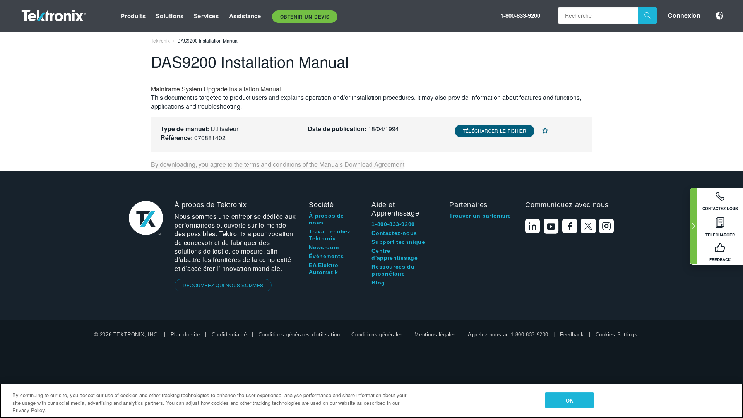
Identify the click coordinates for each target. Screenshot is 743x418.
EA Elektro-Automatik (325, 268)
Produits (133, 16)
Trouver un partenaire (480, 215)
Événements (326, 256)
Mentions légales (435, 334)
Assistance (245, 16)
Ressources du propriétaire (393, 270)
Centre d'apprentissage (395, 254)
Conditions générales (377, 334)
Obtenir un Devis (305, 16)
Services (206, 16)
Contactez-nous (394, 233)
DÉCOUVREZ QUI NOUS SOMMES (223, 285)
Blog (378, 282)
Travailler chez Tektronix (329, 235)
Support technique (398, 242)
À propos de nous (326, 219)
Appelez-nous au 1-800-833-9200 (508, 334)
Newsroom (324, 247)
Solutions (169, 16)
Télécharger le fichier (494, 130)
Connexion (684, 15)
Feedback (572, 334)
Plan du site (185, 334)
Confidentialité (229, 334)
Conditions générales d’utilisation (299, 334)
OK (569, 400)
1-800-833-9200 (520, 15)
